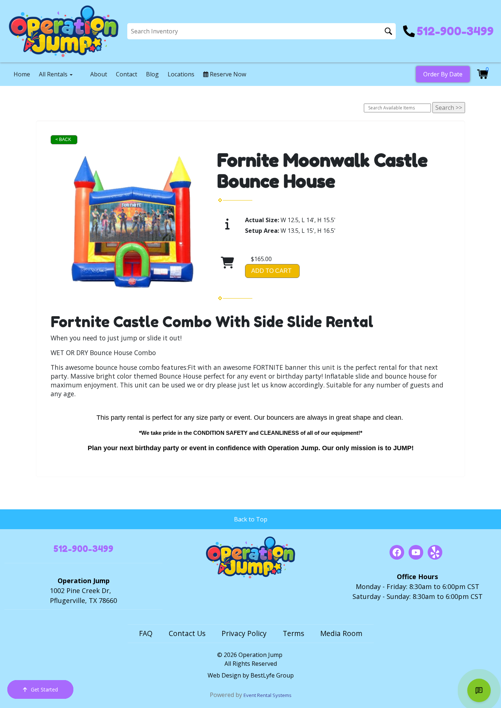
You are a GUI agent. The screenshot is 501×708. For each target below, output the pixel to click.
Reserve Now (227, 74)
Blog (152, 74)
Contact (126, 74)
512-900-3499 (83, 548)
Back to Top (250, 519)
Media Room (341, 633)
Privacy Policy (244, 633)
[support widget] (479, 690)
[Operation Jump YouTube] (416, 552)
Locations (181, 74)
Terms (293, 633)
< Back (63, 139)
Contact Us (187, 633)
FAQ (146, 633)
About (98, 74)
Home (22, 74)
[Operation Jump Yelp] (435, 552)
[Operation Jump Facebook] (397, 552)
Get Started (44, 689)
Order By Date (442, 74)
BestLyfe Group (272, 675)
